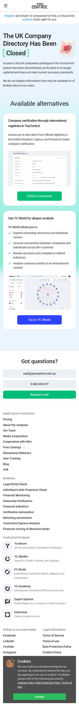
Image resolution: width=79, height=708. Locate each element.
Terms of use (51, 641)
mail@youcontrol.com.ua (39, 373)
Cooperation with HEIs (17, 441)
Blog (6, 464)
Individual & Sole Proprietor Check (25, 489)
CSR (5, 469)
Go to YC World (39, 320)
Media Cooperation (15, 436)
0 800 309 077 (40, 384)
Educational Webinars (17, 453)
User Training (11, 458)
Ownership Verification (17, 501)
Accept (39, 696)
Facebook (9, 635)
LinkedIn (8, 641)
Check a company (39, 196)
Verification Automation (18, 512)
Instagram (9, 652)
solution (27, 19)
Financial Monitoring (16, 495)
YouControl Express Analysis (21, 523)
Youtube (8, 646)
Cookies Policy (26, 682)
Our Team (9, 430)
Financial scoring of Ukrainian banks (26, 529)
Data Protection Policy (48, 682)
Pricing (7, 419)
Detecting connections (17, 517)
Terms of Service (53, 635)
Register (10, 15)
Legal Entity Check (15, 484)
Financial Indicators (16, 506)
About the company (15, 425)
